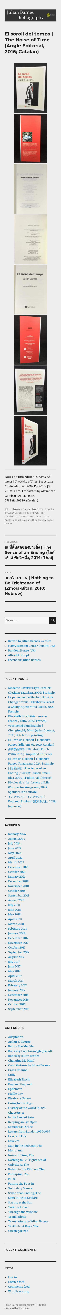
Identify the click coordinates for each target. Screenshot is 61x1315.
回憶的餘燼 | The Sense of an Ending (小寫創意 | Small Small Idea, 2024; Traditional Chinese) (30, 773)
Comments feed (18, 1286)
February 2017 (17, 985)
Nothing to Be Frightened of (27, 1160)
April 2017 (15, 976)
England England (20, 1084)
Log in (12, 1277)
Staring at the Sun (20, 1202)
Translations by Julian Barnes (28, 1221)
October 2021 (16, 872)
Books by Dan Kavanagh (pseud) (30, 1051)
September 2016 (18, 1009)
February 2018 (17, 928)
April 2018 (15, 919)
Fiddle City (15, 1093)
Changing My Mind (21, 1060)
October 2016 (16, 1004)
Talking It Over (18, 1207)
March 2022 (16, 862)
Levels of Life (17, 1136)
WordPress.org (18, 1291)
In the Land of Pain (21, 1117)
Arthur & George (19, 1041)
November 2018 (18, 886)
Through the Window (22, 1212)
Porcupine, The (18, 1174)
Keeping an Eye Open (22, 1122)
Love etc (13, 1141)
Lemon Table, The (20, 1126)
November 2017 (18, 942)
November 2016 (18, 999)
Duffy (11, 1074)
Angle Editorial (13, 520)
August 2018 (16, 900)
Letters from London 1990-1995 (29, 1131)
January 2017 (16, 990)
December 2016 (18, 995)
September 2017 (18, 952)
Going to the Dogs (20, 1103)
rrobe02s (15, 509)
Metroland (15, 1150)
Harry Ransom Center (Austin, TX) (31, 645)
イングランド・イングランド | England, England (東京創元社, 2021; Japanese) (32, 801)
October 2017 (16, 947)
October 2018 (17, 890)
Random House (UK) (22, 650)
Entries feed (16, 1282)
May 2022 (14, 853)
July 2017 (14, 961)
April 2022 (15, 857)
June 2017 (14, 966)
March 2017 (16, 980)
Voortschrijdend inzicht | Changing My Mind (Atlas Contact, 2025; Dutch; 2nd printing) (31, 730)
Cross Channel (18, 1070)
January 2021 (16, 876)
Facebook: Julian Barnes (24, 660)
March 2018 (16, 924)
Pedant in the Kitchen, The (26, 1169)
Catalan (26, 520)
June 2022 (14, 848)
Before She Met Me (21, 1046)
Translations (11, 516)
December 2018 (18, 881)
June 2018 (14, 909)
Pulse (12, 1179)
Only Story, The (18, 1164)
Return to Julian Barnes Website (29, 641)
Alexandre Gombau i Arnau (35, 516)
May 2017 (14, 971)
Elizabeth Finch (18, 1079)
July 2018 (14, 905)
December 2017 (18, 938)
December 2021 (18, 867)
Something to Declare (23, 1197)
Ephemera (15, 1089)
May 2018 (14, 914)
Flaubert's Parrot (19, 1098)
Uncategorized (18, 1231)
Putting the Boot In (21, 1183)
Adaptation (15, 1037)
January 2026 (17, 834)
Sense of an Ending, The (24, 1193)
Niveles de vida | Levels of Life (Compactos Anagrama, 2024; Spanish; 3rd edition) (28, 787)
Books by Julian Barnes (23, 1056)
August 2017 (16, 957)
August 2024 (16, 838)
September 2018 (18, 895)
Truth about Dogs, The (23, 1226)
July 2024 (14, 843)
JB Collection (38, 520)
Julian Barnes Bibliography (20, 1305)
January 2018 (16, 933)
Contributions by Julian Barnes (29, 1065)
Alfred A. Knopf (18, 655)
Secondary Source (20, 1188)
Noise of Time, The (33, 512)
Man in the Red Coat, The (25, 1145)
